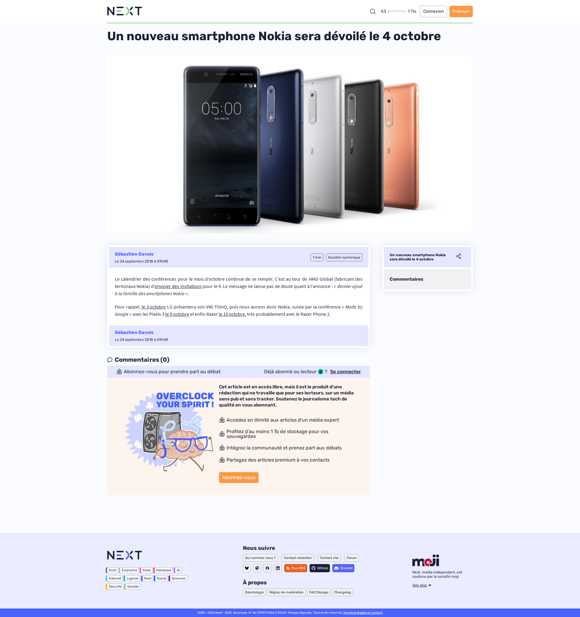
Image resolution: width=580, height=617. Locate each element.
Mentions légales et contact (363, 613)
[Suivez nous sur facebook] (267, 568)
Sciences (179, 578)
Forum (352, 558)
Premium (461, 11)
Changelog (342, 592)
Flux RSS (298, 568)
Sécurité (115, 587)
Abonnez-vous (239, 477)
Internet (115, 578)
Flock (147, 570)
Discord (346, 568)
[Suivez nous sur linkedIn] (278, 568)
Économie (129, 570)
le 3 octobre (154, 307)
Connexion (433, 11)
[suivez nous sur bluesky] (247, 568)
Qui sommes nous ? (260, 558)
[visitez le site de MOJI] (425, 565)
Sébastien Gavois (134, 254)
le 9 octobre (177, 314)
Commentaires (406, 279)
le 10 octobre (232, 314)
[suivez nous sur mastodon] (257, 568)
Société (133, 587)
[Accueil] (124, 11)
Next (147, 578)
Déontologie (254, 592)
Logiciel (133, 578)
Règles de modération (286, 592)
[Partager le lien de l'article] (458, 257)
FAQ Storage (318, 592)
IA (178, 570)
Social (161, 578)
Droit (112, 570)
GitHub (322, 568)
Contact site (329, 558)
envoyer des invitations (178, 286)
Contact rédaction (298, 558)
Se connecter (345, 371)
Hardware (163, 570)
